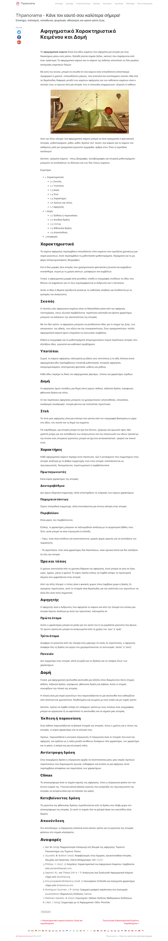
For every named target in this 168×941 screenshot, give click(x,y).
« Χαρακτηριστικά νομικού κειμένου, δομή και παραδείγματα (61, 922)
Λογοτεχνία (107, 3)
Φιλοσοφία (130, 3)
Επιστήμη (59, 3)
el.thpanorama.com (24, 936)
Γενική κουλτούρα (83, 3)
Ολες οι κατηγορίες (145, 3)
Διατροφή (69, 3)
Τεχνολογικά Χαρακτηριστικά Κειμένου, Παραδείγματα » (121, 922)
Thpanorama (27, 3)
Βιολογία (96, 3)
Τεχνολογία (119, 3)
